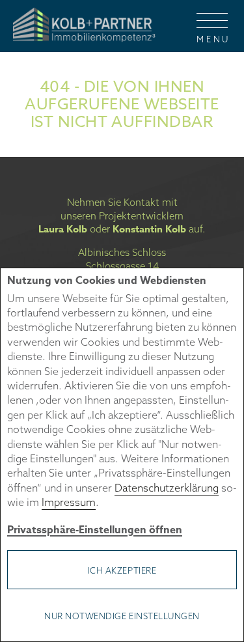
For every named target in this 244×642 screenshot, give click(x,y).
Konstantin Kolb (149, 229)
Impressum (69, 502)
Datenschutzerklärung (167, 487)
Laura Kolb (62, 229)
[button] (212, 26)
